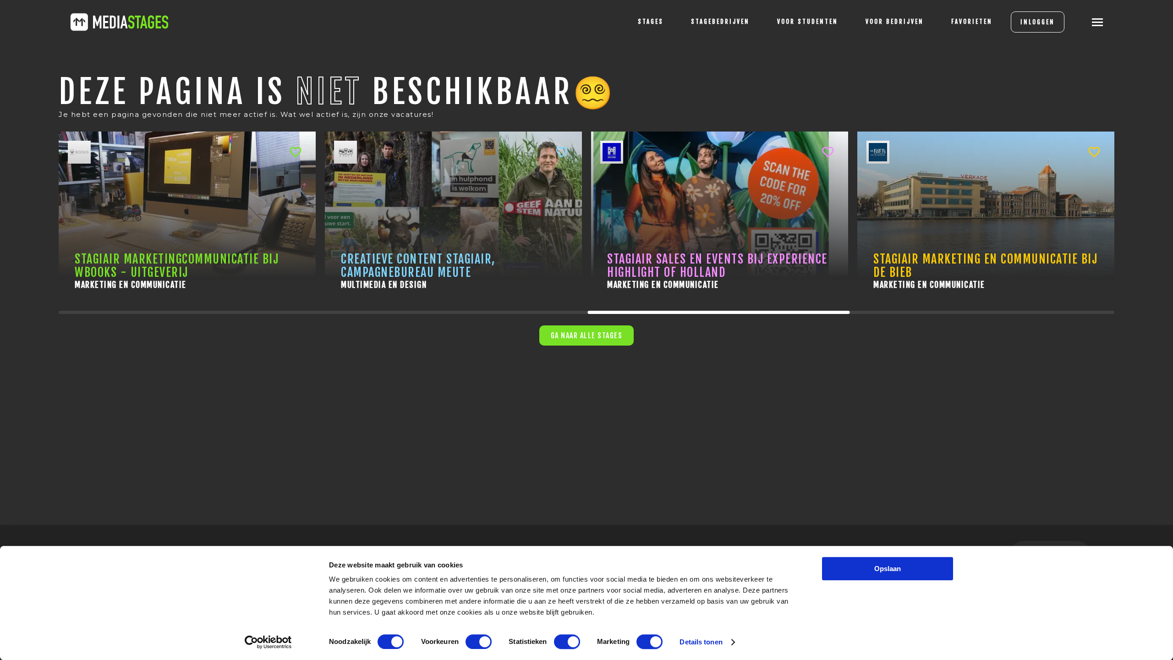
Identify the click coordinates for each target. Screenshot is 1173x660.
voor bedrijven (895, 21)
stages (650, 21)
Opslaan (887, 568)
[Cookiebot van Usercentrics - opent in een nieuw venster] (268, 642)
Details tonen (701, 642)
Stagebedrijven (720, 21)
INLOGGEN (1037, 22)
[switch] (479, 641)
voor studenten (807, 21)
